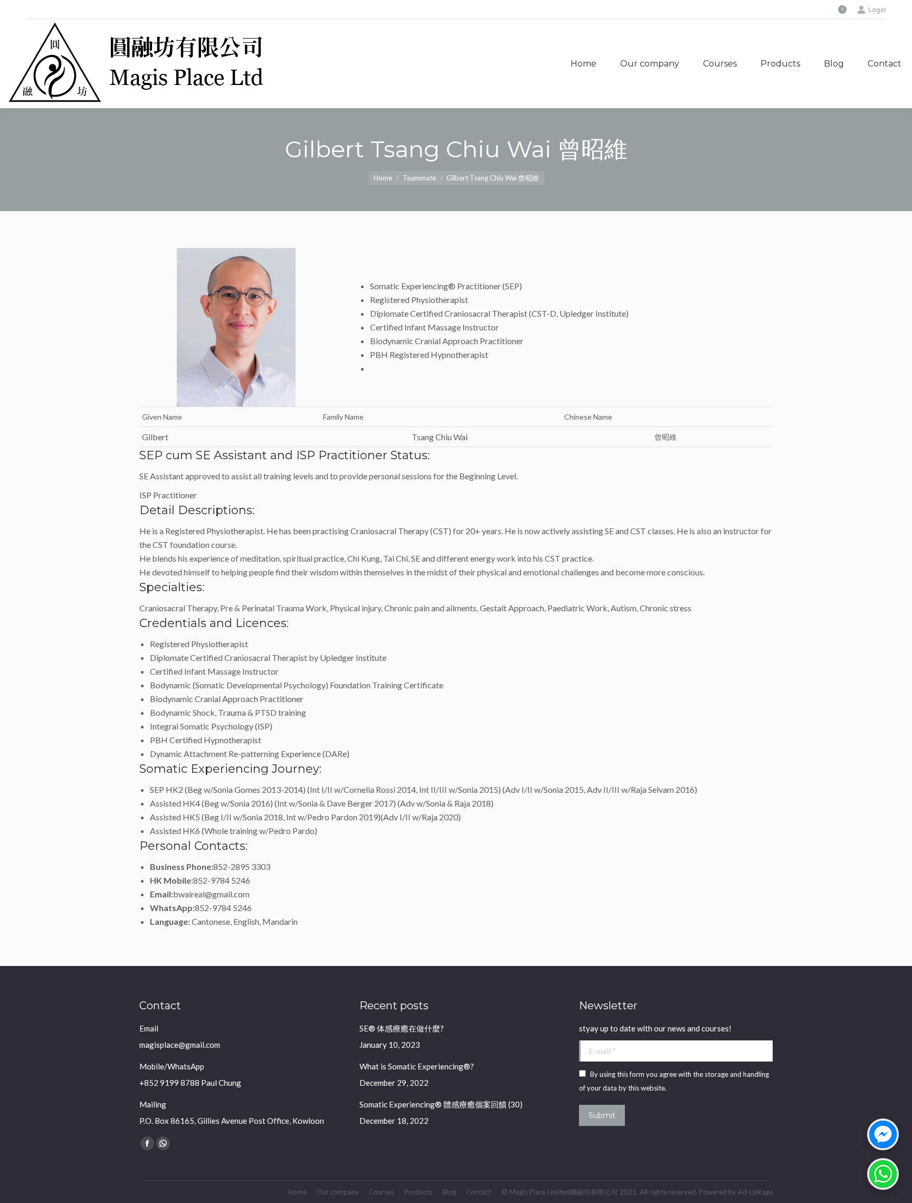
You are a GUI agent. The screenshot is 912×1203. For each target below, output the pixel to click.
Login (877, 10)
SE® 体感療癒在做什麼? (401, 1028)
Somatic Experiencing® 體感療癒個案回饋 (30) (440, 1104)
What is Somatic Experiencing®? (416, 1066)
